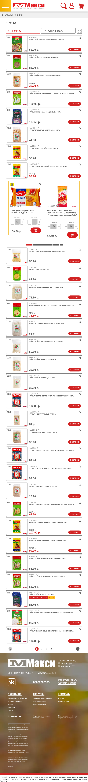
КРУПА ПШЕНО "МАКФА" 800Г (39, 269)
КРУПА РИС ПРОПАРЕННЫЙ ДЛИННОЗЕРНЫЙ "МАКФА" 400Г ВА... (52, 94)
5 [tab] (54, 245)
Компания (15, 693)
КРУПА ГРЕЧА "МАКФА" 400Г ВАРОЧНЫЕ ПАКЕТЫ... (47, 40)
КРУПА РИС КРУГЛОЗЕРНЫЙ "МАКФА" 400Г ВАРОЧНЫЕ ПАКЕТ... (51, 613)
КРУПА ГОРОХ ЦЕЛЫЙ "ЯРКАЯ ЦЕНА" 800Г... (44, 130)
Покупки (38, 693)
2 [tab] (27, 88)
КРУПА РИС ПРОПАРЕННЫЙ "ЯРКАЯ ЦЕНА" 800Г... (46, 287)
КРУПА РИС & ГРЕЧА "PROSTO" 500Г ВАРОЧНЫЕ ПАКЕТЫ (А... (50, 468)
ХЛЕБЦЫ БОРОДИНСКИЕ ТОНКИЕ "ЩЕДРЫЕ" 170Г (22, 212)
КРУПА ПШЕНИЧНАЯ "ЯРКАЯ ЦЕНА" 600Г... (44, 486)
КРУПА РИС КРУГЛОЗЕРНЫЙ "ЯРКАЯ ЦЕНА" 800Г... (46, 342)
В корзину (74, 49)
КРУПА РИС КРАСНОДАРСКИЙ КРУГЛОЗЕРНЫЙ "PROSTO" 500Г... (51, 396)
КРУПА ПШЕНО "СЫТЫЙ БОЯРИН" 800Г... (43, 148)
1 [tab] (27, 245)
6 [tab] (61, 245)
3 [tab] (27, 70)
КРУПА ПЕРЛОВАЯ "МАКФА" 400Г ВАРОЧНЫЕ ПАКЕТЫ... (48, 559)
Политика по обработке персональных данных (67, 717)
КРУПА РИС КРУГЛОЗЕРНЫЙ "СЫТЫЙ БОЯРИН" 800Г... (48, 166)
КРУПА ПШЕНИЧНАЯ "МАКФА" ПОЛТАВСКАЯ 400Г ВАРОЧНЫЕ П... (52, 504)
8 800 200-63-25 (17, 736)
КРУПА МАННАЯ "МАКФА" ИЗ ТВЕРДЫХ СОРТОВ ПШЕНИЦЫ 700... (52, 305)
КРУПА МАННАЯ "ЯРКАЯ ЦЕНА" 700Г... (42, 378)
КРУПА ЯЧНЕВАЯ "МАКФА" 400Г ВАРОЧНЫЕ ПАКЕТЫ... (48, 577)
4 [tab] (27, 51)
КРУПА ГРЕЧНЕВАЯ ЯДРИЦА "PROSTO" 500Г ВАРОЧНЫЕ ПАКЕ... (51, 450)
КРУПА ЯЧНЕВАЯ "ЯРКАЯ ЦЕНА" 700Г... (42, 414)
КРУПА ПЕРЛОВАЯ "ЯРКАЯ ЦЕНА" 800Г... (43, 360)
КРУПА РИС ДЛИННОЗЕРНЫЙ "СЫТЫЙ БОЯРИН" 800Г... (48, 522)
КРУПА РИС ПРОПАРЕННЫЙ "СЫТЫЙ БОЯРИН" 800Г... (48, 540)
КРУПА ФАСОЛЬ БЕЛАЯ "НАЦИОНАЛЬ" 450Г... (45, 112)
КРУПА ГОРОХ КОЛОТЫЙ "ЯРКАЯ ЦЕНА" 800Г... (45, 76)
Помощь (64, 693)
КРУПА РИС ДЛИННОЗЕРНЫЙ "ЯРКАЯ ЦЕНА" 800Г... (47, 323)
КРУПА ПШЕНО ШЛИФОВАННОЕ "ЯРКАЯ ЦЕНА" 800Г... (48, 251)
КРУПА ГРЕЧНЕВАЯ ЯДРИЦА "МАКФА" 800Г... (44, 58)
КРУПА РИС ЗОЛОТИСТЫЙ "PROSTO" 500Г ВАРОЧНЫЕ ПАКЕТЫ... (51, 631)
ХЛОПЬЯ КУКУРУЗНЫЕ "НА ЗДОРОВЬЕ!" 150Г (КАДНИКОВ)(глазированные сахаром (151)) (61, 212)
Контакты (14, 716)
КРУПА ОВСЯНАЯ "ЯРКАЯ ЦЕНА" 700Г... (43, 432)
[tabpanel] (17, 44)
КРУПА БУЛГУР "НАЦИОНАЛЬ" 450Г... (42, 595)
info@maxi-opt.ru (67, 679)
